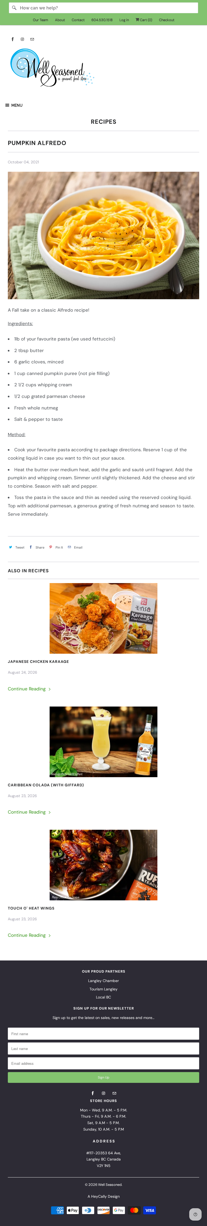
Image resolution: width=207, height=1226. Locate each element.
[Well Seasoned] (103, 69)
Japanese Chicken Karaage (38, 661)
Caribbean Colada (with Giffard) (46, 785)
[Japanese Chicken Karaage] (103, 618)
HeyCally (99, 1196)
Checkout (166, 20)
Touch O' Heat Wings (31, 908)
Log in (124, 20)
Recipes (103, 122)
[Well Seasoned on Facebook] (12, 39)
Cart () (145, 20)
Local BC (103, 997)
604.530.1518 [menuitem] (102, 20)
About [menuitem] (60, 20)
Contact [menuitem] (78, 20)
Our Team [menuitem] (40, 20)
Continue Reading (27, 689)
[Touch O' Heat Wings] (103, 865)
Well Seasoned (110, 1184)
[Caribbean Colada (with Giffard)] (103, 742)
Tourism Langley (103, 989)
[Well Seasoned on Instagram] (22, 39)
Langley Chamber (103, 980)
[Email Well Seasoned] (32, 39)
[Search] (14, 7)
